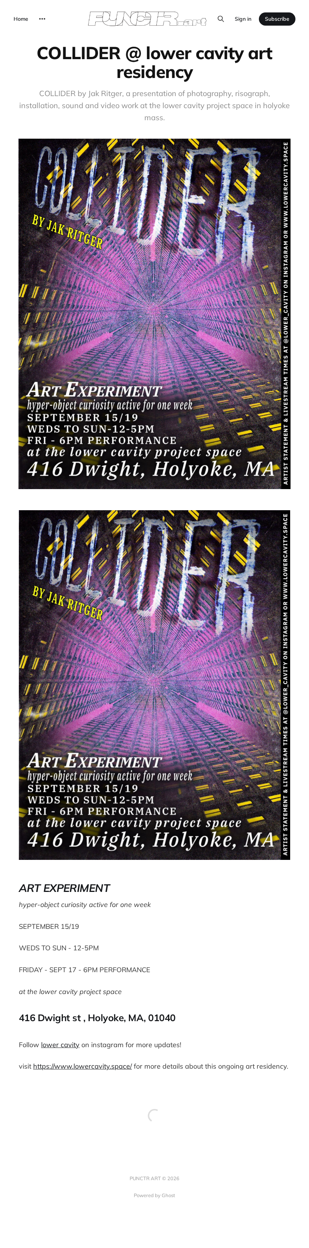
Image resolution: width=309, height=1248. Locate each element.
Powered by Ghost (154, 1195)
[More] (42, 18)
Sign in (243, 18)
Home (21, 18)
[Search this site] (220, 18)
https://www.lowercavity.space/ (82, 1066)
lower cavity (60, 1044)
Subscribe (277, 18)
